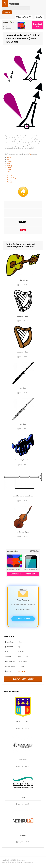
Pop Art (9, 182)
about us (4, 862)
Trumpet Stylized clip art (23, 460)
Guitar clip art (23, 280)
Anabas (23, 797)
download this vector (24, 679)
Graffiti (9, 170)
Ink (8, 159)
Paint (8, 164)
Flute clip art (23, 388)
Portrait (9, 180)
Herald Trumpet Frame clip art (23, 496)
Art (30, 154)
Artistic (9, 157)
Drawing (9, 161)
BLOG (39, 16)
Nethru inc (23, 835)
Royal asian (23, 760)
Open (8, 172)
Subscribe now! (23, 619)
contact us (12, 862)
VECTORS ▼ (23, 16)
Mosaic (9, 174)
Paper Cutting (11, 178)
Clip (19, 671)
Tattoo (9, 168)
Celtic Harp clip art (23, 316)
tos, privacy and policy (25, 862)
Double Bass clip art (23, 532)
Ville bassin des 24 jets (23, 722)
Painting (9, 166)
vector (14, 4)
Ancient (9, 176)
